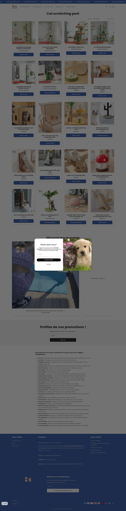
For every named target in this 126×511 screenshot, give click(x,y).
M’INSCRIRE (49, 260)
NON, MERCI (49, 264)
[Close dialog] (90, 240)
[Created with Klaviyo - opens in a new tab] (63, 271)
